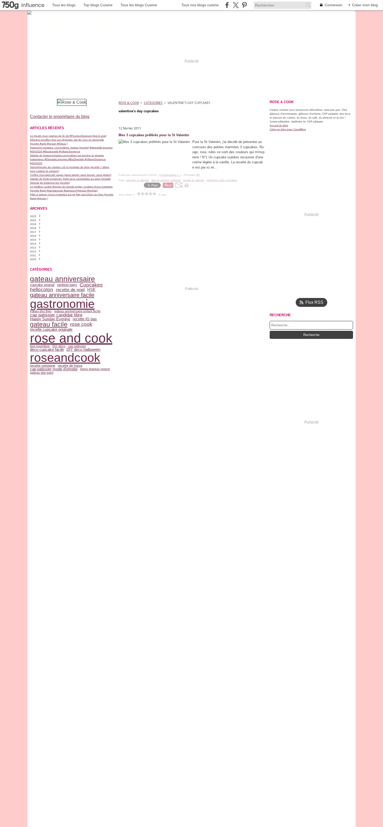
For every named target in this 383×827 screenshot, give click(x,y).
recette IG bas (85, 319)
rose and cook (71, 338)
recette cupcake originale (51, 330)
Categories (153, 103)
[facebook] (227, 5)
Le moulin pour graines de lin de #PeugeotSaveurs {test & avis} (68, 135)
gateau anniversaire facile (62, 295)
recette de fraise (70, 365)
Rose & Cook (129, 103)
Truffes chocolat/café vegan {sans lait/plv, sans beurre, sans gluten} (70, 174)
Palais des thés (41, 311)
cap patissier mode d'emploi (53, 369)
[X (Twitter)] (235, 5)
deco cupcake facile (47, 350)
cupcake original (42, 285)
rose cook (81, 324)
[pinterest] (244, 5)
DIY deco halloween (83, 350)
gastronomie (62, 304)
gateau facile (48, 324)
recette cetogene (42, 365)
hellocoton (41, 289)
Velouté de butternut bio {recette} (50, 182)
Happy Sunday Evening (50, 319)
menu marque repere (95, 369)
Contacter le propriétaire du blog (59, 116)
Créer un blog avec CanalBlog (288, 129)
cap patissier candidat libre (56, 315)
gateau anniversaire (62, 279)
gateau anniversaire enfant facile (77, 311)
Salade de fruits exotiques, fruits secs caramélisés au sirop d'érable (70, 178)
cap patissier (77, 346)
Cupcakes (91, 285)
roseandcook (65, 357)
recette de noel (70, 290)
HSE (91, 290)
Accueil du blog (279, 125)
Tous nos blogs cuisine (200, 5)
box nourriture (40, 346)
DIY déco (58, 346)
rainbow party (67, 285)
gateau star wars (41, 372)
